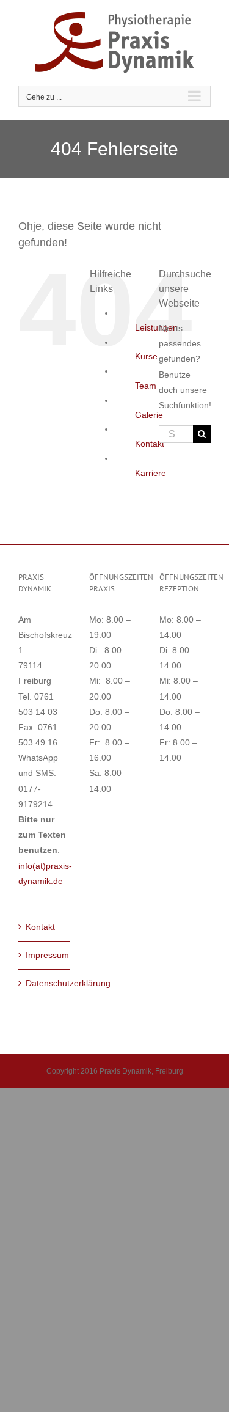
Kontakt (149, 443)
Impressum (45, 955)
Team (145, 385)
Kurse (146, 356)
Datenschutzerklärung (45, 983)
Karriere (150, 473)
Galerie (149, 415)
